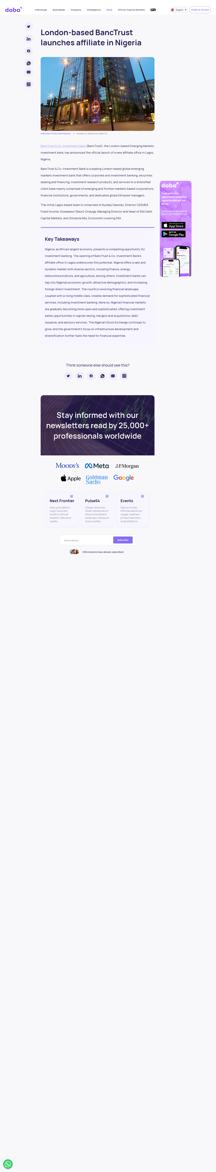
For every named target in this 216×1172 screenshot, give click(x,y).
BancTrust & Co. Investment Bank (63, 146)
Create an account (200, 10)
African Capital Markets (131, 9)
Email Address (71, 540)
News (109, 9)
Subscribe (122, 540)
